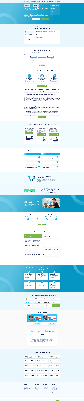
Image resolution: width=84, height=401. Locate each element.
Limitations (52, 14)
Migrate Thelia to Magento (54, 357)
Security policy (26, 390)
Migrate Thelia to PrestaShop (42, 362)
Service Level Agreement (27, 388)
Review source (42, 343)
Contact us (53, 386)
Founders (53, 390)
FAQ (35, 386)
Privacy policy (25, 389)
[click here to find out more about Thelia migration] (27, 5)
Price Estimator (36, 19)
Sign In (56, 1)
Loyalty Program (45, 388)
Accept (57, 400)
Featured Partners (45, 387)
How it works (52, 6)
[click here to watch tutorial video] (51, 203)
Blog (47, 1)
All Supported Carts (37, 390)
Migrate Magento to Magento (54, 376)
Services (45, 1)
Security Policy (57, 216)
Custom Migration (39, 1)
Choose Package (40, 134)
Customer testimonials (55, 389)
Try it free (58, 1)
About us (53, 387)
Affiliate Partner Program (46, 386)
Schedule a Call (51, 1)
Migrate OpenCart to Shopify (42, 376)
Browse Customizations (53, 134)
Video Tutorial (53, 9)
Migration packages (37, 387)
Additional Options (53, 8)
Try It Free (45, 19)
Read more (53, 400)
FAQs (52, 11)
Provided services (54, 388)
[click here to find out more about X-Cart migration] (36, 5)
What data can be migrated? (55, 5)
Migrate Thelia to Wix (29, 362)
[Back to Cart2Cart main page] (26, 1)
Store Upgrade (36, 388)
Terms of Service (26, 387)
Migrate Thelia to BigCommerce (54, 362)
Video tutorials (36, 389)
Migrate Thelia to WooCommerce (42, 357)
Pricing (42, 1)
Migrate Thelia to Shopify (29, 357)
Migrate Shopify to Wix (29, 376)
